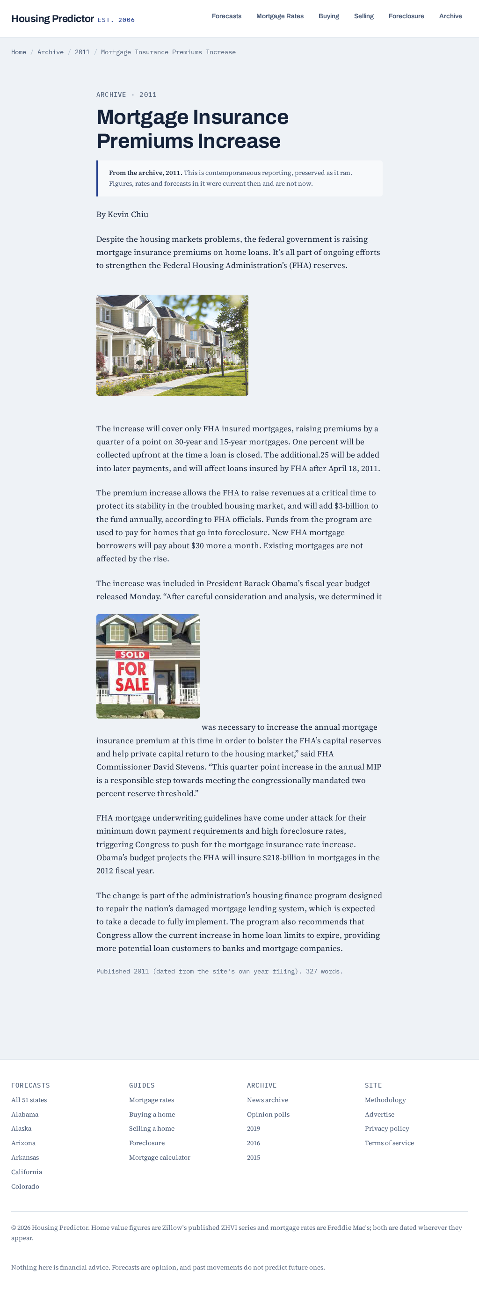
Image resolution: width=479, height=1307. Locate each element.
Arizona (23, 1143)
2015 (253, 1157)
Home (18, 52)
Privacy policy (387, 1128)
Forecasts (226, 16)
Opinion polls (268, 1114)
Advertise (379, 1114)
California (26, 1172)
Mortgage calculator (159, 1157)
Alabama (24, 1114)
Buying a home (152, 1114)
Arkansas (25, 1157)
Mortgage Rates (280, 16)
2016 (253, 1143)
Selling (364, 16)
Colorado (25, 1186)
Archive (450, 16)
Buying (329, 16)
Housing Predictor (73, 18)
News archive (267, 1100)
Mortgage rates (151, 1100)
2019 (253, 1128)
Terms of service (389, 1143)
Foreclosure (406, 16)
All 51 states (29, 1100)
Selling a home (151, 1128)
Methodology (385, 1100)
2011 (82, 52)
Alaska (21, 1128)
